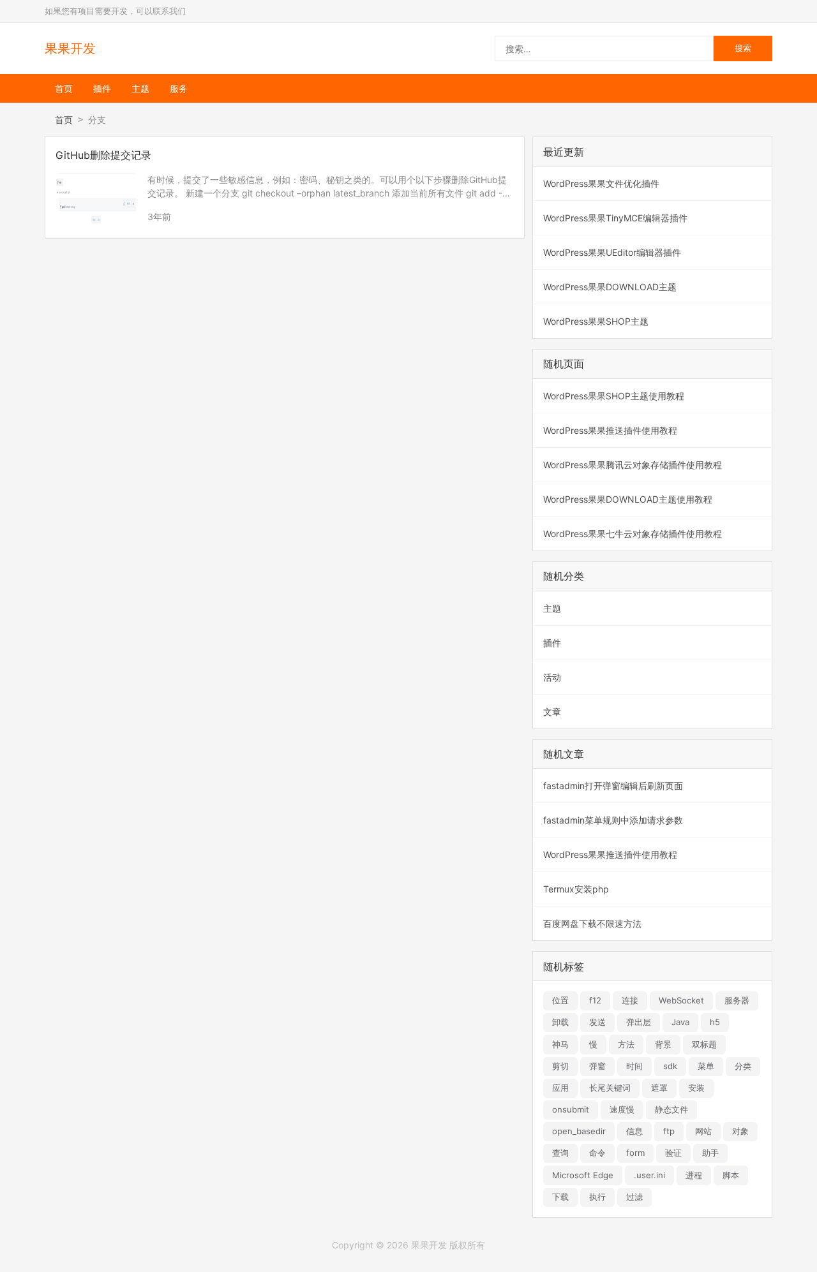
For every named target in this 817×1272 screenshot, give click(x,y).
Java (680, 1022)
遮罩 (659, 1088)
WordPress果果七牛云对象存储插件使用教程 (632, 533)
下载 (560, 1197)
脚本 (731, 1175)
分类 (743, 1066)
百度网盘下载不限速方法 (592, 923)
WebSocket (681, 1000)
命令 (597, 1153)
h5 (715, 1022)
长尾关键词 (610, 1088)
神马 (560, 1044)
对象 (740, 1131)
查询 (560, 1153)
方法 (626, 1044)
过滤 (634, 1197)
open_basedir (579, 1131)
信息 (634, 1131)
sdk (670, 1066)
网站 (703, 1131)
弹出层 (638, 1022)
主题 (140, 88)
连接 (630, 1000)
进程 (694, 1175)
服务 (179, 88)
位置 (560, 1000)
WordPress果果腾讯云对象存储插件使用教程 (632, 464)
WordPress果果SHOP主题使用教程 (613, 395)
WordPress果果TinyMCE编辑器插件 (615, 217)
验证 (673, 1153)
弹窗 (597, 1066)
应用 (560, 1088)
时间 (634, 1066)
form (635, 1153)
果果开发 (70, 48)
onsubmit (570, 1109)
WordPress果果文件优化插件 (601, 183)
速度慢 (622, 1109)
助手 (710, 1153)
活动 (552, 677)
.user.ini (649, 1175)
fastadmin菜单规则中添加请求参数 (613, 820)
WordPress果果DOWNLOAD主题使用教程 (627, 499)
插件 (102, 88)
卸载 (560, 1022)
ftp (669, 1131)
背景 (663, 1044)
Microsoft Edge (582, 1175)
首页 (64, 88)
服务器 (736, 1000)
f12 (595, 1000)
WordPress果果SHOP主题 (595, 321)
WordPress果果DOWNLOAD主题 (610, 286)
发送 (597, 1022)
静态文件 (671, 1109)
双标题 (704, 1044)
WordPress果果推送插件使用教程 (610, 430)
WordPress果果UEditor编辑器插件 (612, 252)
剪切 (560, 1066)
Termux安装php (576, 889)
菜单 (706, 1066)
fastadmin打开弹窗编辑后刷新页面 (613, 785)
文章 (552, 711)
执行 (597, 1197)
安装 (696, 1088)
